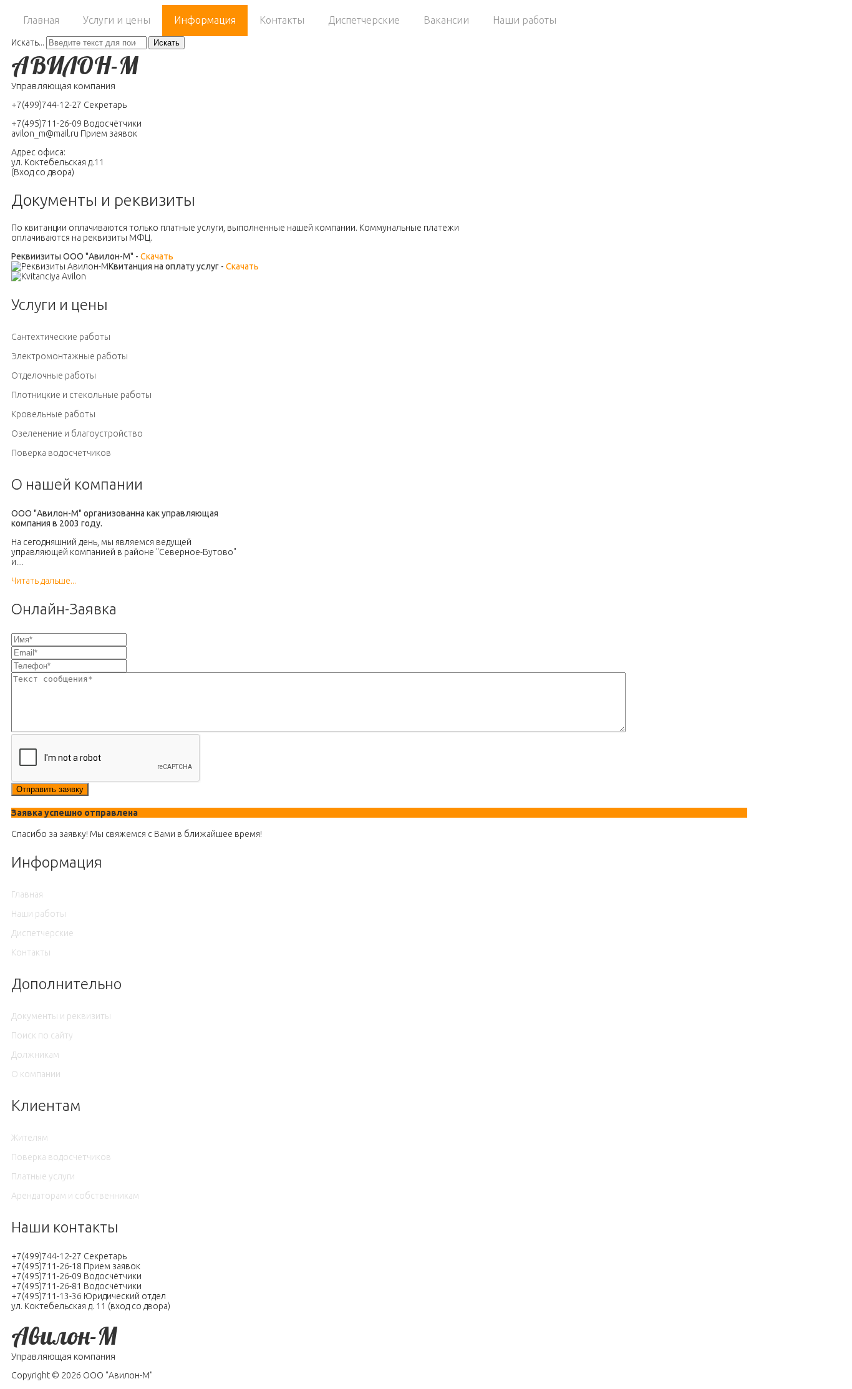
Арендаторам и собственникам (75, 1196)
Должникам (35, 1055)
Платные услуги (43, 1176)
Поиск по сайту (42, 1035)
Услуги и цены (116, 20)
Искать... (27, 42)
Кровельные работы (53, 414)
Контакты (281, 20)
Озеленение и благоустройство (77, 433)
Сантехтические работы (60, 337)
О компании (36, 1074)
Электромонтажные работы (69, 356)
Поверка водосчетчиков (61, 453)
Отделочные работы (53, 375)
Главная (41, 20)
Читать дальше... (43, 581)
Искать (166, 42)
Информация (205, 20)
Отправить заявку (50, 789)
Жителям (29, 1138)
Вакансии (446, 20)
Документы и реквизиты (61, 1016)
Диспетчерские (364, 20)
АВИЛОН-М (74, 64)
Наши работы (524, 20)
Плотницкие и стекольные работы (81, 395)
